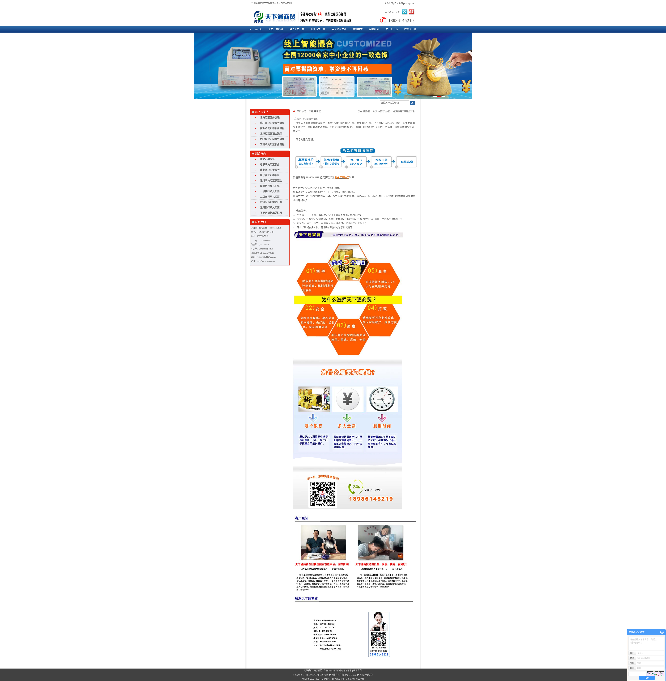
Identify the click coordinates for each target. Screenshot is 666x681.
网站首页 (308, 670)
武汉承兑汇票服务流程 (272, 139)
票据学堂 (358, 29)
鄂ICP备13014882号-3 (312, 679)
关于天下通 (392, 29)
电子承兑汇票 (296, 29)
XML (412, 3)
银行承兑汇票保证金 (271, 180)
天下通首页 (256, 29)
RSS (406, 3)
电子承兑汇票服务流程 (272, 123)
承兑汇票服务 (267, 159)
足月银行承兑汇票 (270, 207)
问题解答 (374, 29)
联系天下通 (410, 29)
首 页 (375, 111)
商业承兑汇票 (318, 29)
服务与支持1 (385, 111)
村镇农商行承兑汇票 (271, 202)
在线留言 (347, 670)
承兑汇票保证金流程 (271, 133)
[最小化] (662, 632)
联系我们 (357, 670)
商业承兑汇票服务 (270, 170)
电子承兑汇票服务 (270, 164)
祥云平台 (340, 679)
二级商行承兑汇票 (270, 196)
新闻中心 (338, 670)
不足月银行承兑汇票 (271, 213)
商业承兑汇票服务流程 (272, 128)
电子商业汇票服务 (270, 175)
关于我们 (318, 670)
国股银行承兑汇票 (270, 186)
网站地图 (398, 3)
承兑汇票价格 (275, 29)
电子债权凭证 (339, 29)
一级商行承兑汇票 (270, 191)
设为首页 (389, 3)
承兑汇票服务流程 (270, 117)
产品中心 (328, 670)
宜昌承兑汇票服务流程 (272, 144)
